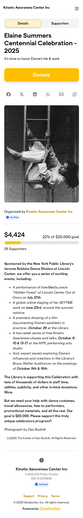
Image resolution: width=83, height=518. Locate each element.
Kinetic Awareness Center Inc (26, 7)
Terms (55, 496)
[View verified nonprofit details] (12, 217)
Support (28, 496)
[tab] (23, 23)
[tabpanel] (41, 238)
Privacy (43, 496)
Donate (41, 75)
